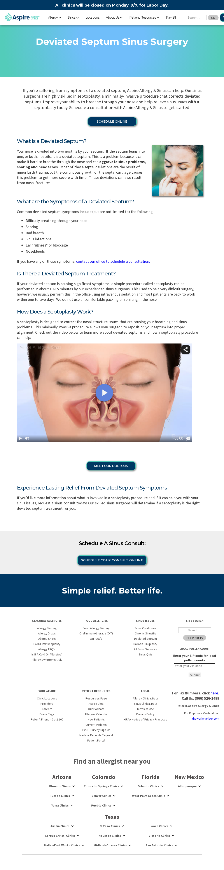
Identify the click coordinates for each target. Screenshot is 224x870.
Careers (47, 709)
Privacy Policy (145, 714)
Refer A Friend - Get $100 (47, 719)
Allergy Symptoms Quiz (47, 660)
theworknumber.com (205, 718)
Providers (46, 704)
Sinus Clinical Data (145, 704)
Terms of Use (145, 709)
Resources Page (96, 698)
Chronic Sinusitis (145, 633)
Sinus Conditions (145, 628)
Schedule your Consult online (112, 560)
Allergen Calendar (96, 714)
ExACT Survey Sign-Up (96, 730)
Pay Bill (171, 17)
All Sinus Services (145, 649)
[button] (55, 17)
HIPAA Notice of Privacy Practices (145, 719)
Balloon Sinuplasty (145, 644)
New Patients (96, 719)
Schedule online (112, 121)
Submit (195, 675)
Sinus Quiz (145, 654)
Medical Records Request (96, 735)
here (214, 693)
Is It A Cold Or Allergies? (47, 654)
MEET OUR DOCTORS (111, 466)
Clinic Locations (47, 698)
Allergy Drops (47, 633)
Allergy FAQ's (47, 649)
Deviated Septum (145, 639)
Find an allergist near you (112, 761)
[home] (22, 17)
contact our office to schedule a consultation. (113, 261)
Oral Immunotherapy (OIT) (96, 633)
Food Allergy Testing (96, 628)
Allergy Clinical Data (145, 698)
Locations (93, 17)
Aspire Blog (96, 704)
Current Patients (96, 725)
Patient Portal (96, 740)
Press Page (47, 714)
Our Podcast (96, 709)
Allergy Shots (47, 639)
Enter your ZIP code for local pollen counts (194, 658)
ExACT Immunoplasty (46, 644)
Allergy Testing (47, 628)
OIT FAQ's (96, 639)
